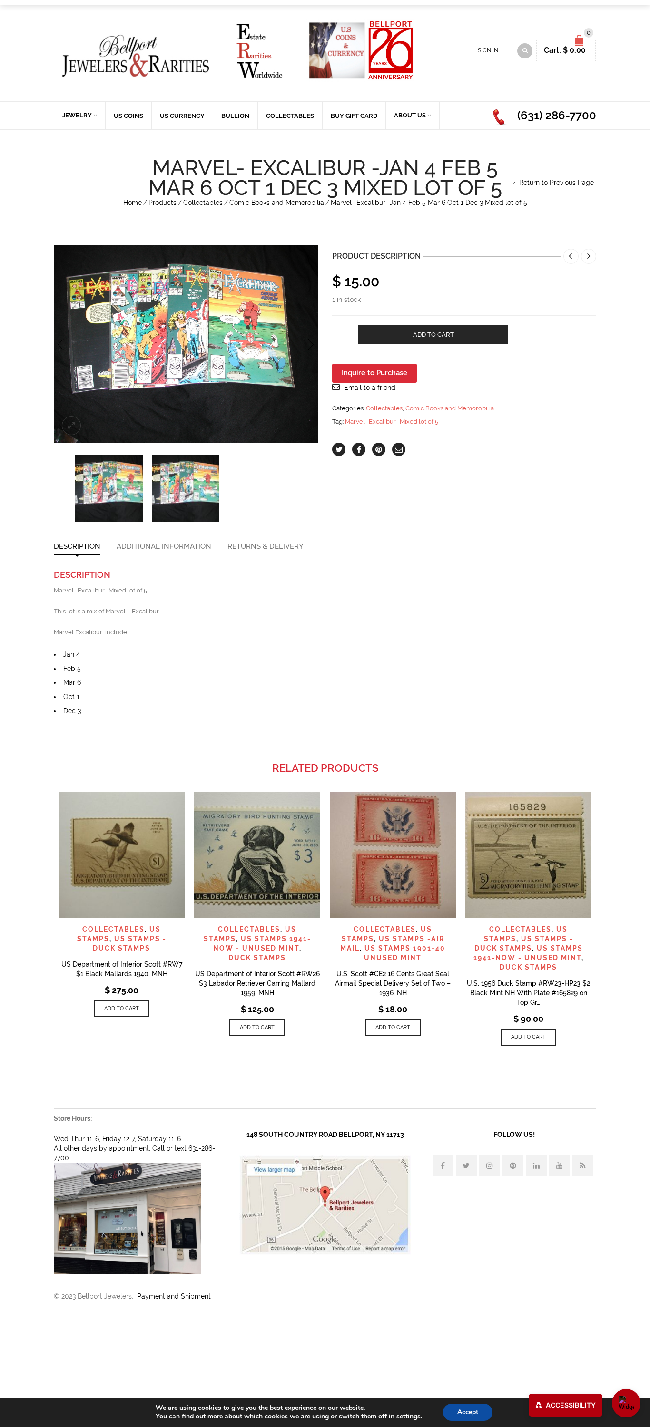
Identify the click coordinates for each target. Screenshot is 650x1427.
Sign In (488, 50)
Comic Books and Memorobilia (276, 202)
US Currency (182, 115)
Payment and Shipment (174, 1296)
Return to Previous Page (556, 182)
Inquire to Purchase (374, 373)
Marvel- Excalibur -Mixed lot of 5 (391, 421)
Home (132, 202)
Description (77, 546)
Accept (467, 1412)
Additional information (164, 546)
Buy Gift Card (354, 115)
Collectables (290, 115)
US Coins (128, 115)
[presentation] (61, 344)
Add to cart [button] (121, 1008)
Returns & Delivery (265, 546)
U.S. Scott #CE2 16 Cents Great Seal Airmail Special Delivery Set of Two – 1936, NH (393, 983)
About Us (410, 115)
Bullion (235, 115)
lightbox (71, 425)
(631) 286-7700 (556, 115)
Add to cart (433, 334)
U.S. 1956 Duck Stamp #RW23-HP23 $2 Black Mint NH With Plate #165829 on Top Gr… (528, 993)
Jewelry (77, 115)
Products (162, 202)
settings (408, 1416)
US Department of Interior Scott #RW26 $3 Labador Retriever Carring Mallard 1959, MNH (257, 983)
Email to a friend (369, 387)
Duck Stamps (257, 957)
